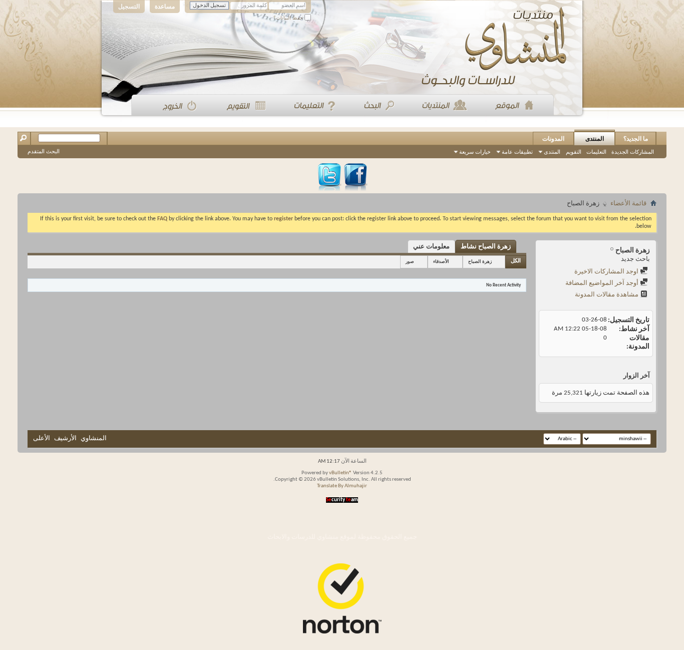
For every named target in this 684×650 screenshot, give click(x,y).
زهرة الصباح (480, 261)
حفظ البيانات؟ (288, 18)
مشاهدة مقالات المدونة (607, 294)
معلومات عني (431, 246)
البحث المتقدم (44, 151)
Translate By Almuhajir (342, 486)
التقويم (573, 152)
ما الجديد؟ (635, 138)
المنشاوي (94, 438)
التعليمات (596, 152)
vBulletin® (340, 473)
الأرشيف (65, 438)
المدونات (553, 138)
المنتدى (594, 138)
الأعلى (41, 438)
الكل (516, 261)
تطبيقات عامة (517, 152)
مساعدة (165, 6)
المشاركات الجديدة (632, 152)
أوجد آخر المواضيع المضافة (602, 283)
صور (410, 261)
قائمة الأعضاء (628, 203)
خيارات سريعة (475, 152)
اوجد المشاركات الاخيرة (607, 271)
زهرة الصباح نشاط (486, 246)
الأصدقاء (441, 261)
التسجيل (129, 6)
